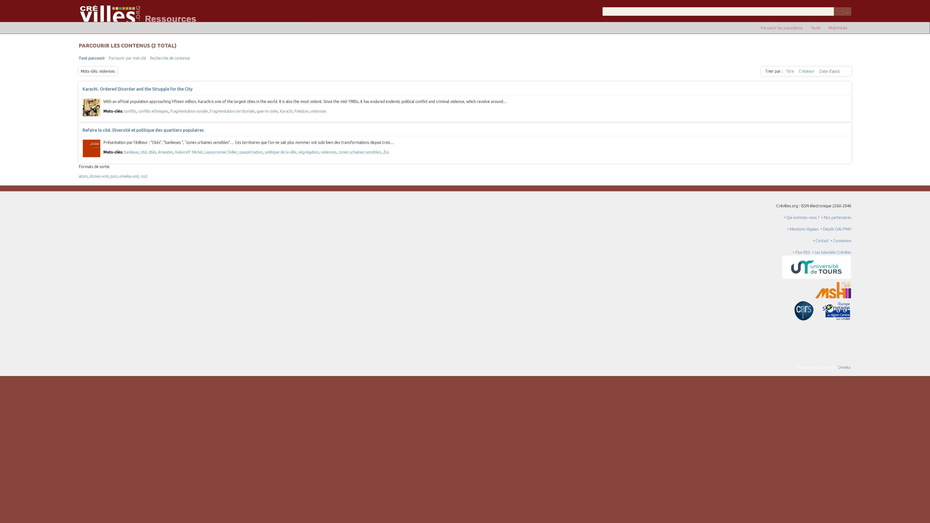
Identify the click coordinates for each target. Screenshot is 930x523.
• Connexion (841, 240)
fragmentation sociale (189, 111)
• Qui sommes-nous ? (801, 217)
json (113, 176)
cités (152, 152)
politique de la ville (280, 152)
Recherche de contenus (170, 58)
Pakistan (301, 111)
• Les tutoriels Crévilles (831, 252)
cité (143, 152)
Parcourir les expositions (782, 28)
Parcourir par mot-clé (127, 58)
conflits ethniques (153, 111)
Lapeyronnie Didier (221, 152)
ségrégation (308, 152)
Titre (790, 71)
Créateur (807, 71)
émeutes (165, 152)
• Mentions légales (803, 229)
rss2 (144, 176)
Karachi (286, 111)
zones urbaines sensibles (360, 152)
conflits (130, 111)
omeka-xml (129, 176)
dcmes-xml (99, 176)
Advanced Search (847, 11)
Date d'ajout (830, 71)
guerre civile (267, 111)
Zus (386, 152)
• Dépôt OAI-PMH (836, 229)
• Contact (822, 240)
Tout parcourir (92, 58)
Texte (816, 28)
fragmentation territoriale (232, 111)
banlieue (131, 152)
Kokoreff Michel (189, 152)
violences (318, 111)
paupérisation (251, 152)
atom (83, 176)
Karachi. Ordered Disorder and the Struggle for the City (138, 88)
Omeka (844, 367)
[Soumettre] (838, 11)
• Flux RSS (801, 252)
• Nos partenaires (836, 217)
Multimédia (837, 28)
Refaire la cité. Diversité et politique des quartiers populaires (143, 130)
